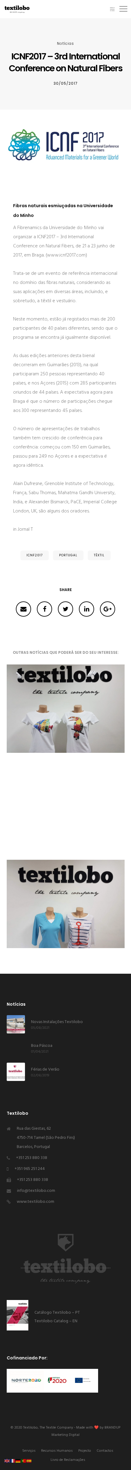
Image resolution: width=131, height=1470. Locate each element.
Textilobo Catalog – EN (55, 1321)
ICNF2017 (35, 555)
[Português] (24, 1461)
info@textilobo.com (36, 1190)
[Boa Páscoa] (16, 1048)
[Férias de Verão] (16, 1072)
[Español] (29, 1461)
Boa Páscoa (41, 1045)
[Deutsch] (18, 1461)
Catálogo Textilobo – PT (57, 1312)
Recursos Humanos (57, 1451)
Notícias (65, 43)
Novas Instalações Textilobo (57, 1021)
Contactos (105, 1451)
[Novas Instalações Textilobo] (16, 1024)
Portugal (68, 555)
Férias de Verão (45, 1069)
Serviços (29, 1451)
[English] (7, 1461)
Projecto (84, 1451)
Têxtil (99, 555)
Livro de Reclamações (68, 1460)
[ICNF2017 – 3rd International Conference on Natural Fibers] (23, 609)
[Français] (13, 1461)
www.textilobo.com (35, 1201)
